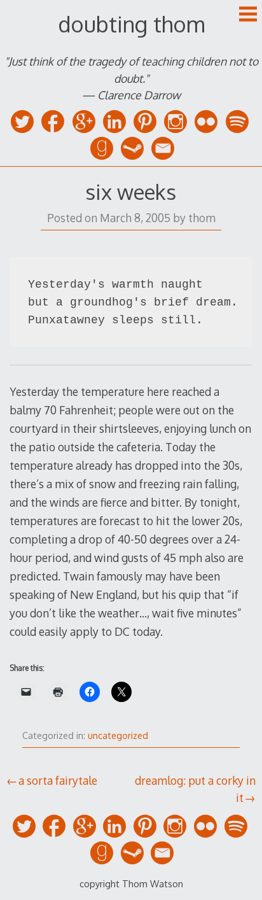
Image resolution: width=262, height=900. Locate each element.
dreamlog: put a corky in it (195, 788)
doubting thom (131, 24)
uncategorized (118, 735)
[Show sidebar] (248, 15)
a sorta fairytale (57, 780)
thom (202, 218)
